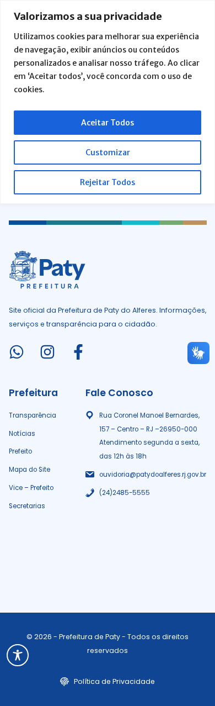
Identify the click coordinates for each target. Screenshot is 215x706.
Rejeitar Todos (107, 182)
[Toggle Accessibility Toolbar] (18, 655)
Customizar (107, 152)
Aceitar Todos (107, 123)
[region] (107, 102)
